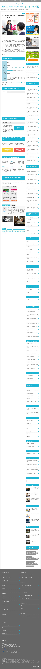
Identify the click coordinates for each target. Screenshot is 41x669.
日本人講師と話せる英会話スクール (32, 190)
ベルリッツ (28, 241)
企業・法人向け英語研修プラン (32, 453)
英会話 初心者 (33, 558)
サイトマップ (4, 635)
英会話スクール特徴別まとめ (31, 359)
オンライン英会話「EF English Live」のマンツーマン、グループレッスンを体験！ (35, 494)
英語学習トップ (1, 0)
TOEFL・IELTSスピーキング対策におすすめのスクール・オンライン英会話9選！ (35, 535)
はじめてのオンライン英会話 (31, 309)
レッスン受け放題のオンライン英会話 (32, 123)
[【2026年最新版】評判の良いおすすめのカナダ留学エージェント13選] (28, 531)
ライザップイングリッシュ (31, 278)
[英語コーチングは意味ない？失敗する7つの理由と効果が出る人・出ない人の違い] (28, 521)
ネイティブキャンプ (30, 225)
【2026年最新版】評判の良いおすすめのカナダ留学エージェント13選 (35, 530)
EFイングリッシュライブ (31, 233)
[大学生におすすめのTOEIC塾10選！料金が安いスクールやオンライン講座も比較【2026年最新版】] (28, 510)
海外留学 (36, 559)
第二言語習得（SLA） (30, 446)
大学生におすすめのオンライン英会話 (32, 154)
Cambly (28, 230)
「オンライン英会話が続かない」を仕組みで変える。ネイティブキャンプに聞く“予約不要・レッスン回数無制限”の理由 (35, 488)
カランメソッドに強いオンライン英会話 (32, 112)
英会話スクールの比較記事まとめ (26, 598)
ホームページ (18, 82)
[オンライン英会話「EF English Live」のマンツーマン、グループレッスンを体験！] (28, 495)
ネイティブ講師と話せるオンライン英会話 (32, 90)
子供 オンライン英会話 (34, 564)
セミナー (7, 7)
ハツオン (28, 292)
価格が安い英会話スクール (31, 183)
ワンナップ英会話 (30, 261)
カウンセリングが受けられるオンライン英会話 (32, 138)
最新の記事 (13, 205)
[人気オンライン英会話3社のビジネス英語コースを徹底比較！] (28, 500)
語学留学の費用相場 (30, 393)
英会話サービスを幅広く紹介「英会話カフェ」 (9, 645)
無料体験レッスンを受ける (19, 150)
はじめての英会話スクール (31, 343)
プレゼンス (28, 281)
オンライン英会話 (8, 0)
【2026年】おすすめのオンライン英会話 (32, 86)
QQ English (28, 227)
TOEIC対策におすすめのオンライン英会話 (32, 104)
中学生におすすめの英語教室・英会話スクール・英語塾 (32, 208)
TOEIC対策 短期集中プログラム (32, 171)
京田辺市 (11, 70)
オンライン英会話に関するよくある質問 (32, 329)
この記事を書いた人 (6, 205)
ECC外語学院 (29, 252)
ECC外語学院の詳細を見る (7, 150)
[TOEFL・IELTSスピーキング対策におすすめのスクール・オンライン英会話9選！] (28, 536)
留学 (11, 0)
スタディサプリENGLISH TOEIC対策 (32, 413)
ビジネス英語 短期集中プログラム (32, 180)
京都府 (8, 70)
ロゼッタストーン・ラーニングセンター (32, 258)
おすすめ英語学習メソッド (31, 443)
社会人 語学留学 (29, 552)
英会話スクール (5, 0)
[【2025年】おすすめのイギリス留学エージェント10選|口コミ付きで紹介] (28, 542)
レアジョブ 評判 (29, 563)
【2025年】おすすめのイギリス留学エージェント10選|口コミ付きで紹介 (35, 541)
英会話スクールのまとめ (31, 368)
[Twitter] (4, 211)
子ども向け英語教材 (30, 375)
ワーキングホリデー (34, 563)
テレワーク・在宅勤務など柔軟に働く (32, 470)
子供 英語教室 (28, 564)
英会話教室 (21, 7)
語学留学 (3, 585)
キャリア (39, 0)
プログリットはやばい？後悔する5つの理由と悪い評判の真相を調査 (35, 514)
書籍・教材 (28, 433)
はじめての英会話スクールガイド (26, 577)
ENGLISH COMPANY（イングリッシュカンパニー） (32, 270)
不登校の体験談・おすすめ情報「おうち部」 (9, 644)
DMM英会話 (29, 219)
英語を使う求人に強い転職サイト (32, 464)
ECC (18, 231)
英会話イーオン (29, 246)
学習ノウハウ (11, 7)
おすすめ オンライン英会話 (30, 557)
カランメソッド (29, 558)
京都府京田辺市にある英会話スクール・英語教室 (9, 231)
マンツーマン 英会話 (33, 554)
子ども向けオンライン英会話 (31, 380)
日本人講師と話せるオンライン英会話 (32, 116)
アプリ (30, 7)
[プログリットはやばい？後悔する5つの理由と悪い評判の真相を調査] (28, 516)
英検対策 (29, 0)
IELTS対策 (25, 0)
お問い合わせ (4, 630)
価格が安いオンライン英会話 (31, 97)
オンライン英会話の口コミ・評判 (32, 326)
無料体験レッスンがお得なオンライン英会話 (32, 101)
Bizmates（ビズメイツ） (31, 222)
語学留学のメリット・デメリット (32, 390)
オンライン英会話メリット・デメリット (32, 315)
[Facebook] (5, 211)
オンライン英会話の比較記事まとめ (27, 595)
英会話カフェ (29, 423)
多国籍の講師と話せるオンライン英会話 (32, 119)
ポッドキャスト (29, 431)
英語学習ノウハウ (36, 0)
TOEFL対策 (22, 0)
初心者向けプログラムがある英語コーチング (32, 194)
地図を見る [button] (4, 91)
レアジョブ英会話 (30, 217)
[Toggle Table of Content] (11, 37)
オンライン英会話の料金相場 (31, 318)
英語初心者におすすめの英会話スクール (32, 201)
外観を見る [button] (9, 91)
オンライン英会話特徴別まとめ (32, 323)
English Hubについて (5, 625)
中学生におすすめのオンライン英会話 (32, 150)
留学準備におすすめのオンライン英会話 (32, 161)
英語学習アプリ (15, 0)
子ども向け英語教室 (30, 378)
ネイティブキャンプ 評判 (30, 562)
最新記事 (3, 7)
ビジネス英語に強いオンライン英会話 (32, 94)
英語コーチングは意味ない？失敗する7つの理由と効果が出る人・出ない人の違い (35, 520)
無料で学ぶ (28, 436)
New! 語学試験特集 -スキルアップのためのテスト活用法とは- (32, 67)
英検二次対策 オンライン (30, 553)
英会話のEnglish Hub (36, 666)
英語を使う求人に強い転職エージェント (32, 461)
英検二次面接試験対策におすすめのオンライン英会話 (32, 157)
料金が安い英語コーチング (31, 197)
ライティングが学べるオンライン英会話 (32, 127)
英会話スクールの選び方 (31, 356)
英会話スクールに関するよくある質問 (32, 365)
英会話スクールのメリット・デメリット (32, 351)
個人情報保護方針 (5, 633)
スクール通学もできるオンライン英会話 (32, 131)
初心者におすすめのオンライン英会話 (32, 142)
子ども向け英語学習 (5, 601)
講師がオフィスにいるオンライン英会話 (32, 135)
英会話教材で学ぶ (30, 420)
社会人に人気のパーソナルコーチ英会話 (32, 347)
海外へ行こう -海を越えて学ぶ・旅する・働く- (32, 74)
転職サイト (22, 608)
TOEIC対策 (18, 0)
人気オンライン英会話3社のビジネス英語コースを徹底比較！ (35, 499)
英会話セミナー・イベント (6, 577)
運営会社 (3, 627)
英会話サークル (29, 425)
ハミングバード (29, 289)
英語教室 (37, 558)
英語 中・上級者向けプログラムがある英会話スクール (32, 205)
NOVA (28, 254)
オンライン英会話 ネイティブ (31, 559)
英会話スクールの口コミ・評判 (26, 587)
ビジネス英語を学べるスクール (32, 174)
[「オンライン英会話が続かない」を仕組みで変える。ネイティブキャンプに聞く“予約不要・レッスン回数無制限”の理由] (28, 489)
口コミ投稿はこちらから (19, 128)
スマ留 (28, 299)
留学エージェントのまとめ (31, 401)
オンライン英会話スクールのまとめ (32, 333)
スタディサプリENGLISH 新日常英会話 (32, 409)
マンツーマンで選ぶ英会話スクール (32, 187)
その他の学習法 (33, 7)
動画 (27, 428)
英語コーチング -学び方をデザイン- (32, 78)
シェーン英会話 (29, 249)
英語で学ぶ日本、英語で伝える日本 (32, 71)
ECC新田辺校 (23, 231)
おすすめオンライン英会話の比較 (32, 336)
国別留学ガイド (29, 398)
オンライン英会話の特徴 (31, 311)
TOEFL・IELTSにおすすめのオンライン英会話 (32, 108)
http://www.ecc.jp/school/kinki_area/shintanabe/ (15, 67)
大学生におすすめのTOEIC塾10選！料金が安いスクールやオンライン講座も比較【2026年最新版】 (35, 509)
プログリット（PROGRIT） (31, 273)
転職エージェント (24, 605)
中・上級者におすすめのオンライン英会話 (32, 146)
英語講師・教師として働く (31, 473)
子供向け (32, 0)
